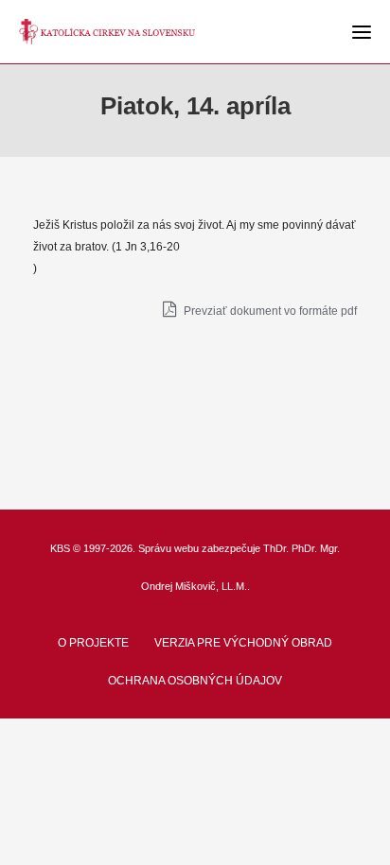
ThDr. (276, 548)
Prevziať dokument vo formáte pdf (269, 311)
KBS (60, 548)
